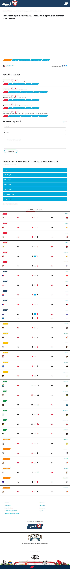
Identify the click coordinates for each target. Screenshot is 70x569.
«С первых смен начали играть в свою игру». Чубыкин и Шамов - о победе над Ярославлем (25, 113)
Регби (5, 381)
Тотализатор (8, 505)
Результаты (42, 505)
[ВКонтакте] (62, 66)
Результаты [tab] (31, 209)
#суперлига (15, 60)
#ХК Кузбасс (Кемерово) (24, 60)
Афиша (41, 510)
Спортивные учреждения (11, 510)
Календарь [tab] (39, 209)
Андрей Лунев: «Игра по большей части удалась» (15, 89)
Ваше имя (6, 126)
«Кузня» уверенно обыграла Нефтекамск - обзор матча (16, 81)
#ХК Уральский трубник (36, 60)
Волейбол (5, 323)
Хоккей (5, 115)
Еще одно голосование (11, 204)
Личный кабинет (9, 508)
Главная (6, 502)
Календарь (42, 508)
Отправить (11, 151)
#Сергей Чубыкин (43, 115)
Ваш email (6, 132)
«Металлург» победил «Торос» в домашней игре (14, 97)
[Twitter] (66, 66)
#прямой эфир (46, 60)
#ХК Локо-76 (35, 115)
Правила (65, 122)
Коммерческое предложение (12, 513)
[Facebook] (64, 66)
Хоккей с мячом (7, 60)
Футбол (5, 271)
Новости (42, 502)
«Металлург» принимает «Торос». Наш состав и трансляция (17, 105)
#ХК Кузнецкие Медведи (26, 115)
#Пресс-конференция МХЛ (14, 115)
